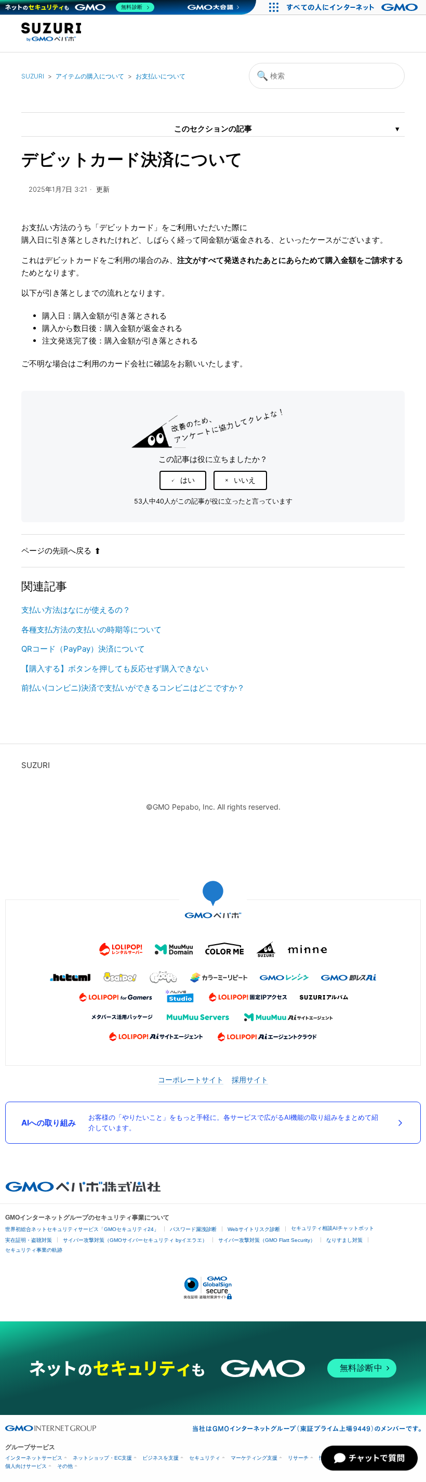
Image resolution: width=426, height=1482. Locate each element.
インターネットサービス (33, 1458)
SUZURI (32, 76)
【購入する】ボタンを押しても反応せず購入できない (114, 668)
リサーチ (298, 1458)
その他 (65, 1466)
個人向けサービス (26, 1466)
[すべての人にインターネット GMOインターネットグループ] (353, 7)
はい (187, 480)
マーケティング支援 (254, 1458)
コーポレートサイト (190, 1079)
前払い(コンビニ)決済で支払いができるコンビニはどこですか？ (133, 688)
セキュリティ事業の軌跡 (33, 1250)
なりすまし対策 (344, 1240)
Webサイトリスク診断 (254, 1229)
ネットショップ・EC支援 (102, 1458)
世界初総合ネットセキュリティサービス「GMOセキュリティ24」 (82, 1229)
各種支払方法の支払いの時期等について (91, 629)
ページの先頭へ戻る (56, 550)
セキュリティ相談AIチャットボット (332, 1228)
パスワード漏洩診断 (193, 1229)
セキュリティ (204, 1458)
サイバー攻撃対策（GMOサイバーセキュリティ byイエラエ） (135, 1240)
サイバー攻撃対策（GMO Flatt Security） (266, 1240)
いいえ (245, 480)
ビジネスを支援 (160, 1458)
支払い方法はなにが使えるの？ (75, 610)
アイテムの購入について (90, 76)
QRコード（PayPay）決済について (83, 649)
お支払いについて (160, 76)
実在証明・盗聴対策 (28, 1240)
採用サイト (250, 1079)
